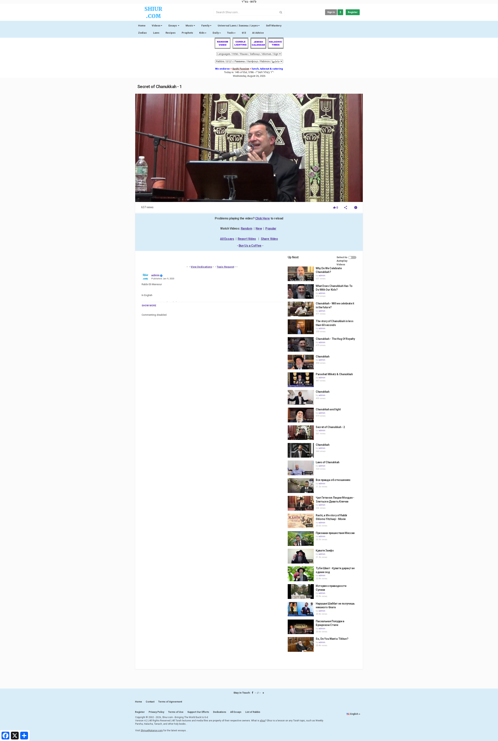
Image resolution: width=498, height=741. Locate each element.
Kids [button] (201, 32)
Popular (270, 228)
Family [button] (205, 25)
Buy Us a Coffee (250, 245)
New (259, 228)
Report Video (247, 239)
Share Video (269, 239)
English (354, 714)
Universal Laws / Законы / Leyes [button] (238, 25)
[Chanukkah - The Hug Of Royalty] (301, 344)
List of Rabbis (252, 712)
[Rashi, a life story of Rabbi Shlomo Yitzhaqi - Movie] (301, 521)
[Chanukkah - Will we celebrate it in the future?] (301, 309)
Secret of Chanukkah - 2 (330, 427)
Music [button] (189, 25)
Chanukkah (323, 356)
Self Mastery (273, 25)
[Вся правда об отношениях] (301, 485)
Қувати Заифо (325, 550)
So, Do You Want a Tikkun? (332, 638)
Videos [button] (156, 25)
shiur (262, 720)
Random (246, 228)
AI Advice (258, 32)
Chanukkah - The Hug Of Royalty (335, 338)
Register (353, 12)
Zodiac (142, 32)
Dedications (219, 712)
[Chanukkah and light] (301, 415)
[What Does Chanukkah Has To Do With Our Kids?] (301, 291)
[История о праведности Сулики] (301, 591)
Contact (150, 701)
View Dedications (201, 266)
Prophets (187, 32)
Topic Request (225, 266)
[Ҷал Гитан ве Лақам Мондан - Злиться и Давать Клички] (301, 503)
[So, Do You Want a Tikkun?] (301, 644)
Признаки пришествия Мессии (335, 533)
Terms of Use (175, 712)
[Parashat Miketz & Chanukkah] (301, 379)
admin (155, 275)
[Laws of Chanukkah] (301, 468)
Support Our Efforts (198, 712)
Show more (149, 305)
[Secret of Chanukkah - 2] (301, 432)
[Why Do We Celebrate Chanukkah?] (301, 274)
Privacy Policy (156, 712)
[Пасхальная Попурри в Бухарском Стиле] (301, 627)
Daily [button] (216, 32)
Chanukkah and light (328, 409)
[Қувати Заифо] (301, 556)
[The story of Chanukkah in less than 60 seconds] (301, 326)
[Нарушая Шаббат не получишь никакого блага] (301, 609)
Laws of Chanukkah (327, 462)
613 (244, 32)
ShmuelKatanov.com (152, 730)
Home (142, 25)
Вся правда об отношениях (333, 479)
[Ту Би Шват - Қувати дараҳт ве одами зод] (301, 573)
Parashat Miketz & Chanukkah (334, 374)
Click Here (262, 218)
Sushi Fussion (240, 68)
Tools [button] (230, 32)
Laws (156, 32)
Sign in (331, 12)
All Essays (227, 239)
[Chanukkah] (301, 362)
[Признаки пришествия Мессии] (301, 538)
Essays (172, 25)
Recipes (170, 32)
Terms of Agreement (170, 701)
